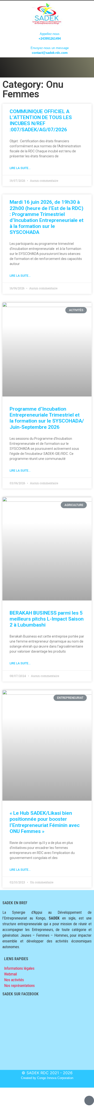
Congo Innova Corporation (55, 1078)
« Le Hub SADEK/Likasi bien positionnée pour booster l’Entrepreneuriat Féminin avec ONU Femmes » (45, 822)
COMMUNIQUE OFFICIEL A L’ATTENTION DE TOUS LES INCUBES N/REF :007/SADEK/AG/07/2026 (41, 120)
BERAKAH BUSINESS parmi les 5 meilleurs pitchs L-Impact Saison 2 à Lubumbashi (47, 619)
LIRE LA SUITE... (20, 168)
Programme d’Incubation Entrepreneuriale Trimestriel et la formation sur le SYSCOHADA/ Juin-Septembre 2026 (47, 418)
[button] (47, 66)
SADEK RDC (38, 1072)
